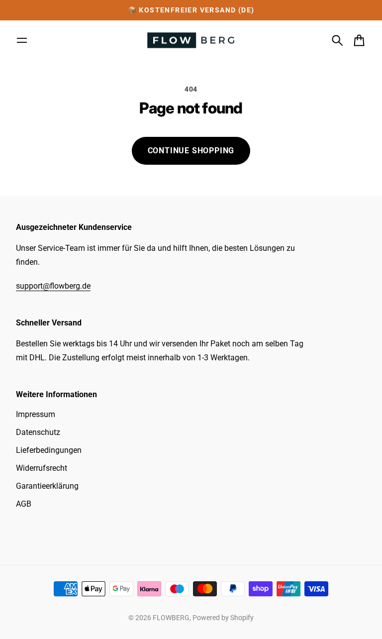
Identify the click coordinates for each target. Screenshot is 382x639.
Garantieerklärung (47, 486)
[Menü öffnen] (22, 40)
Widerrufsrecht (41, 468)
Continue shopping (191, 150)
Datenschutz (38, 432)
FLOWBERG (171, 618)
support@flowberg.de (53, 286)
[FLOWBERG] (191, 40)
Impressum (35, 414)
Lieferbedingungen (49, 450)
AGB (23, 504)
